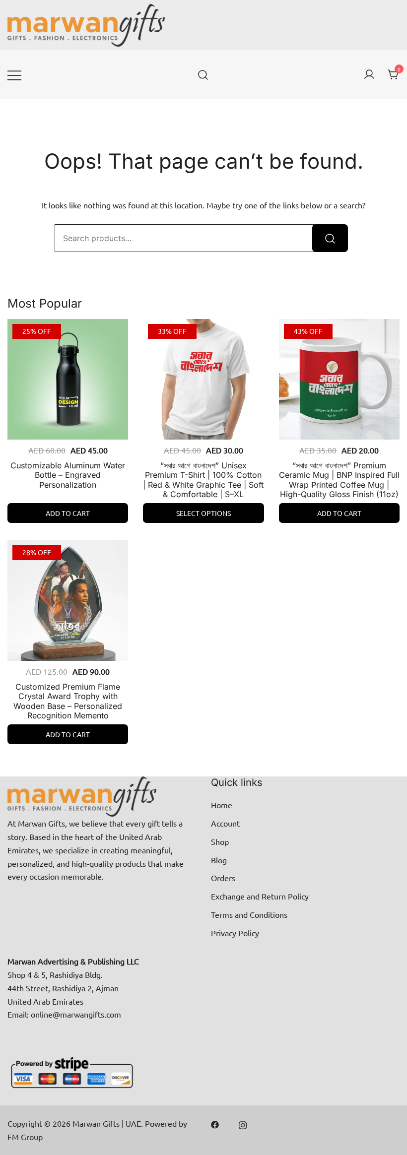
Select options (203, 513)
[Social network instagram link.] (243, 1123)
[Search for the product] (330, 238)
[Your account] (369, 74)
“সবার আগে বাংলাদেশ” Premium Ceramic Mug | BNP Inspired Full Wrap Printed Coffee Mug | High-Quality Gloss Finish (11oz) (339, 479)
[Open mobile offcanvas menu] (14, 74)
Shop (220, 841)
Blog (219, 860)
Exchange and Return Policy (260, 896)
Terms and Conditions (249, 914)
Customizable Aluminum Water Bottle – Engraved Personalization (67, 474)
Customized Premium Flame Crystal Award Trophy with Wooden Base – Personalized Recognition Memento (67, 701)
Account (225, 823)
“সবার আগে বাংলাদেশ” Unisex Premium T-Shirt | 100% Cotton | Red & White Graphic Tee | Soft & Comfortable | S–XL (203, 479)
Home (221, 805)
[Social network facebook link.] (215, 1123)
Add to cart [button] (68, 513)
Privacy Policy (235, 933)
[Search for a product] (203, 74)
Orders (223, 878)
